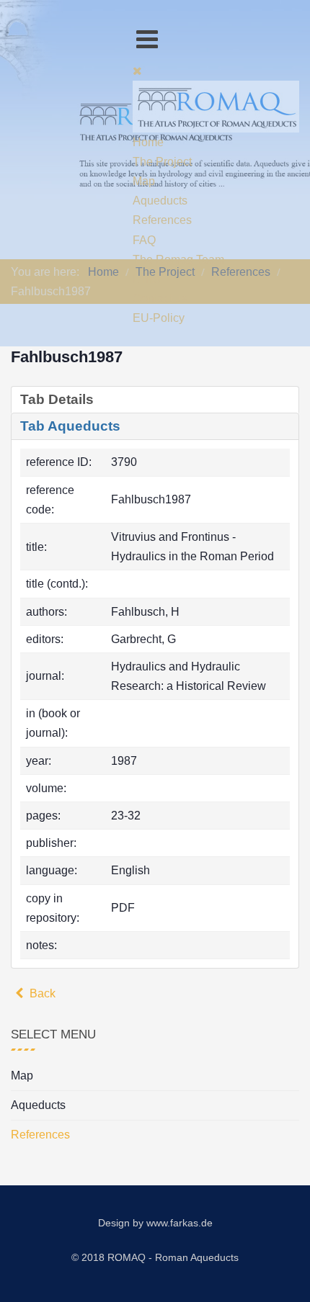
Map (22, 1075)
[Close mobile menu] (137, 71)
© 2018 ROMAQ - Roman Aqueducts (155, 1257)
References (40, 1134)
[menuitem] (148, 142)
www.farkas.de (179, 1223)
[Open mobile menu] (147, 39)
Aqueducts (38, 1105)
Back (41, 993)
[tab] (155, 399)
